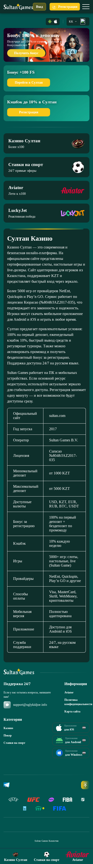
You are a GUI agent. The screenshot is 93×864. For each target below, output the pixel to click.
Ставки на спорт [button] (14, 743)
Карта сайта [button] (72, 711)
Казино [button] (8, 728)
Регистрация (28, 112)
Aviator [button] (68, 692)
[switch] (85, 6)
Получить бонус (26, 53)
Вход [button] (39, 7)
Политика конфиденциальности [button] (76, 702)
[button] (50, 22)
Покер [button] (8, 735)
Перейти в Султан (29, 82)
